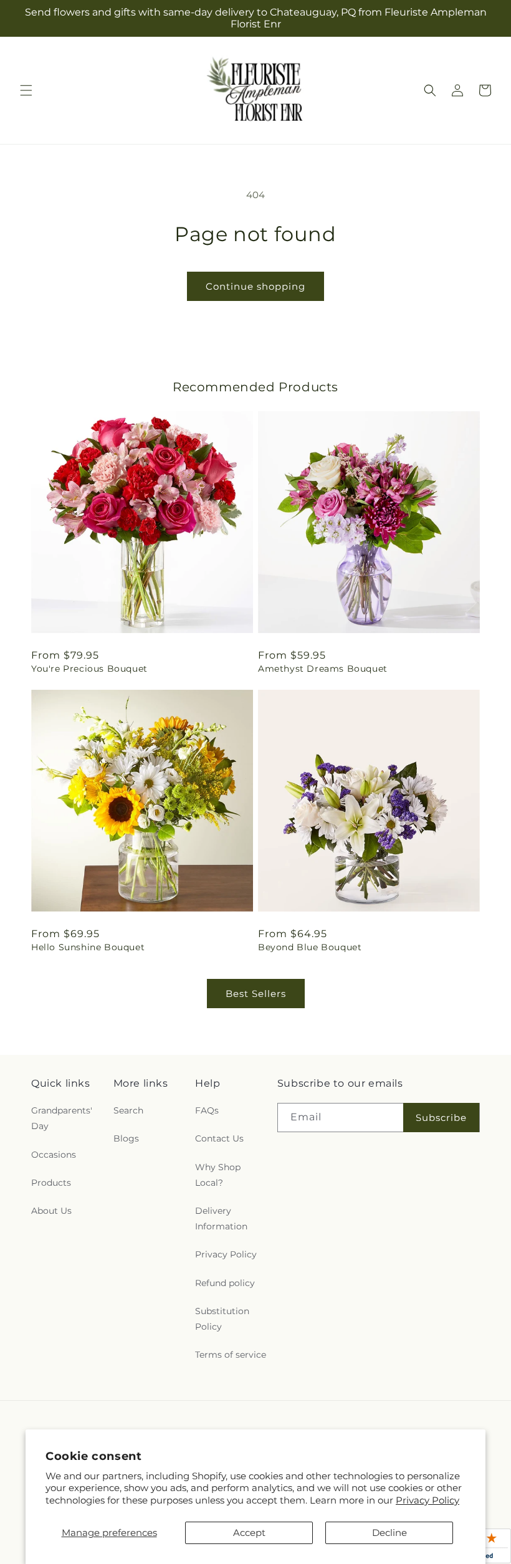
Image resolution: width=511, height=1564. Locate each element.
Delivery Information (221, 1218)
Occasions (53, 1154)
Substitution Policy (222, 1318)
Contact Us (219, 1138)
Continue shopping (255, 286)
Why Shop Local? (218, 1174)
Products (51, 1182)
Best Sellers (256, 993)
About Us (51, 1210)
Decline (389, 1532)
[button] (26, 90)
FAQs (207, 1110)
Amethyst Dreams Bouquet (323, 668)
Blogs (126, 1138)
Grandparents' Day (61, 1118)
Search (128, 1110)
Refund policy (225, 1283)
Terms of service (230, 1354)
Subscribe (441, 1117)
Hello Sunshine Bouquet (88, 947)
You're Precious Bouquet (89, 668)
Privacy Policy (427, 1500)
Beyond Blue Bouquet (309, 947)
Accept (249, 1532)
